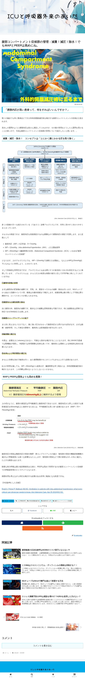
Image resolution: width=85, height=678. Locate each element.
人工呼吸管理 (21, 501)
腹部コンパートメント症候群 (63, 501)
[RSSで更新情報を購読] (42, 528)
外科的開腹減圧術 (34, 501)
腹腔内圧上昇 (47, 501)
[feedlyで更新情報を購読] (63, 522)
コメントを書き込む (42, 645)
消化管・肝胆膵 (9, 501)
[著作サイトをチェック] (22, 522)
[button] (73, 510)
